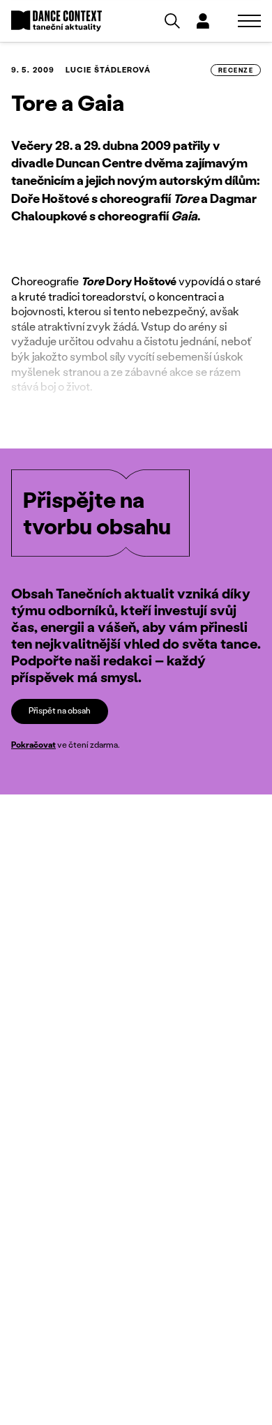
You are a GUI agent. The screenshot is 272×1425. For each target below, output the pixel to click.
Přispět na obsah (60, 710)
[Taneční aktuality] (56, 21)
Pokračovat (33, 744)
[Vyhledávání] (172, 20)
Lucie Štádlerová (108, 70)
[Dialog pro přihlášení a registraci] (203, 20)
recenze (235, 70)
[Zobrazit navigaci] (249, 20)
